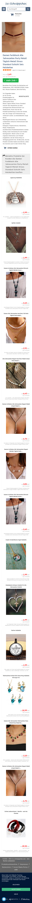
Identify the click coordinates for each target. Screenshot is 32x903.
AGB (16, 870)
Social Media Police (20, 867)
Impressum (24, 864)
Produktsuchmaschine (9, 864)
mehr (16, 894)
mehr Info (10, 80)
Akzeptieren (16, 889)
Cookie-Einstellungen (22, 861)
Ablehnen (16, 884)
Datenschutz (6, 867)
